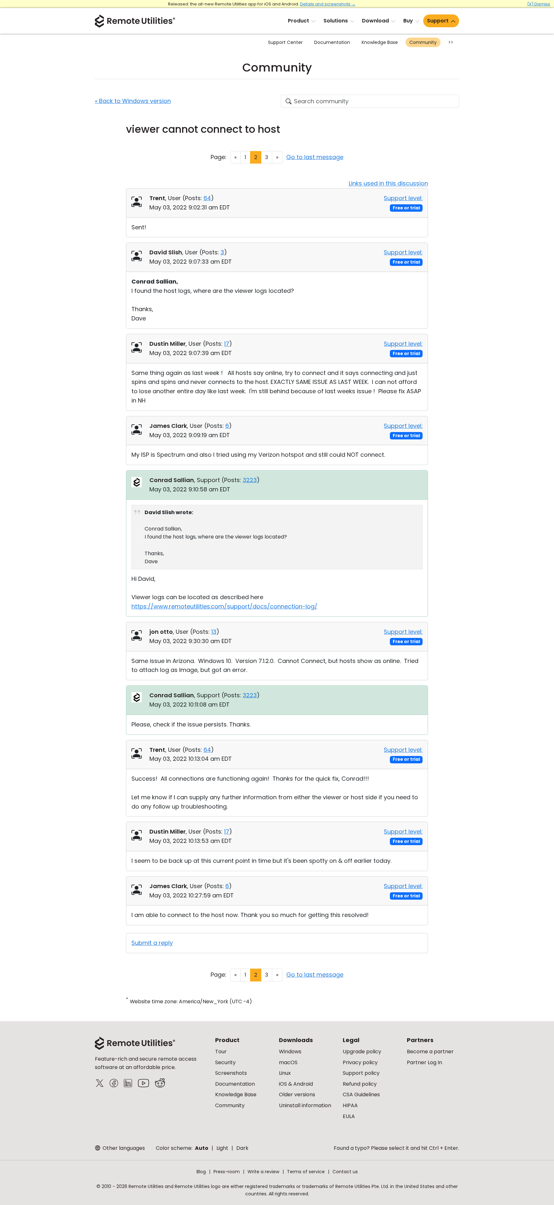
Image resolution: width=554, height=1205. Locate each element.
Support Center (285, 42)
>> (450, 42)
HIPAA (350, 1105)
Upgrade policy (362, 1051)
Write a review (263, 1171)
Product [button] (298, 20)
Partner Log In (424, 1062)
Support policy (361, 1073)
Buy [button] (408, 20)
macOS (288, 1062)
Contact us (345, 1171)
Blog (201, 1171)
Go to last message (314, 157)
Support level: (403, 198)
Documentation (332, 42)
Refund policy (360, 1084)
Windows (290, 1051)
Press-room (227, 1171)
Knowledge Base (380, 42)
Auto (201, 1148)
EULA (349, 1116)
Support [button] (438, 20)
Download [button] (375, 20)
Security (225, 1062)
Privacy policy (360, 1062)
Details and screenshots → (328, 4)
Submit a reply (152, 943)
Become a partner (430, 1051)
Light (222, 1148)
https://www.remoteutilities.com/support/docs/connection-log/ (224, 606)
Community (423, 42)
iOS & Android (296, 1084)
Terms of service (306, 1171)
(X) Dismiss (538, 4)
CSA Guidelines (361, 1094)
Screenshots (231, 1073)
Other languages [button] (123, 1148)
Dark (242, 1148)
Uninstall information (305, 1105)
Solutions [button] (335, 20)
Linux (285, 1073)
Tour (221, 1051)
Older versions (297, 1094)
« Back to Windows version (133, 101)
